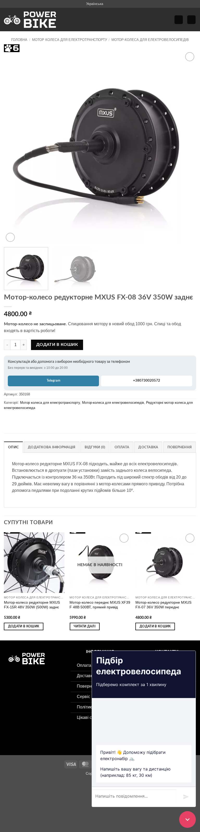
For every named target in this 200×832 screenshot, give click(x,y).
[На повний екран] (20, 785)
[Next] (185, 147)
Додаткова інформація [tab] (51, 447)
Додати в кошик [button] (23, 626)
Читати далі (85, 626)
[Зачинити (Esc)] (51, 785)
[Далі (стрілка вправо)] (20, 807)
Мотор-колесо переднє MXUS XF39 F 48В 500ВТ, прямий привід (100, 604)
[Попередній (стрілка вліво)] (5, 807)
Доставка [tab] (148, 447)
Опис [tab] (13, 447)
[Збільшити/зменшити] (5, 785)
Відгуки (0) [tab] (95, 447)
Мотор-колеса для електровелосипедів (150, 40)
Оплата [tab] (122, 447)
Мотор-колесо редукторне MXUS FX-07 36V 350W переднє (163, 604)
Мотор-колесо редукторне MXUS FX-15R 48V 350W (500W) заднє (32, 604)
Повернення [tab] (179, 447)
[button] (178, 19)
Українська (94, 4)
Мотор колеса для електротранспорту (69, 40)
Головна (19, 40)
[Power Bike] (30, 20)
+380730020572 (146, 380)
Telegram (53, 380)
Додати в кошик (57, 345)
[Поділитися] (35, 785)
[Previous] (14, 147)
